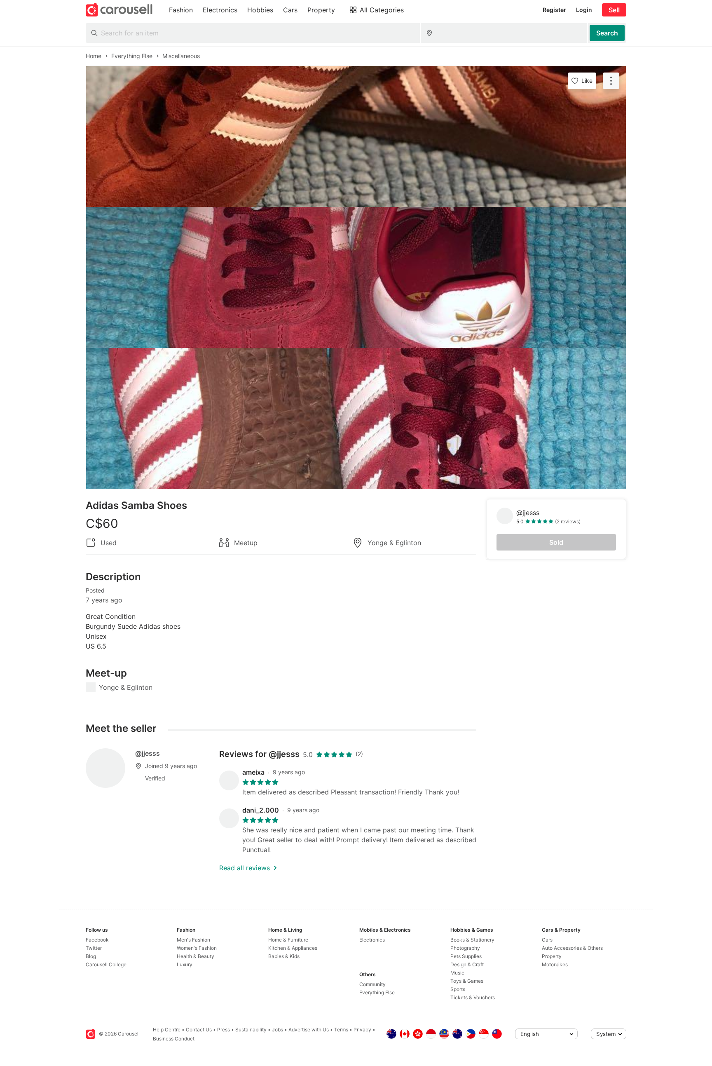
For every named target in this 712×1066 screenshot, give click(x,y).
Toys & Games (466, 981)
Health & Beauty (195, 956)
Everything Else (377, 992)
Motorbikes (555, 964)
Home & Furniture (288, 940)
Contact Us (199, 1029)
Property (552, 956)
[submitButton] (607, 33)
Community (372, 984)
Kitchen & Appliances (292, 948)
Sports (457, 989)
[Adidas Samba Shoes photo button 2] (356, 277)
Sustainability (251, 1029)
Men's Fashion (193, 940)
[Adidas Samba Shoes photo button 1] (356, 136)
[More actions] (611, 81)
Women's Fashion (197, 948)
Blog (91, 956)
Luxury (184, 964)
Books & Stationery (472, 940)
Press (223, 1029)
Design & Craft (467, 964)
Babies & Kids (284, 956)
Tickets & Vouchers (472, 997)
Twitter (94, 948)
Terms (341, 1029)
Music (457, 973)
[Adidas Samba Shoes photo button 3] (356, 418)
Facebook (97, 940)
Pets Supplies (466, 956)
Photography (465, 948)
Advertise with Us (308, 1029)
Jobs (277, 1029)
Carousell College (106, 964)
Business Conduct (173, 1039)
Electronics (372, 940)
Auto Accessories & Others (572, 948)
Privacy (362, 1029)
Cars (547, 940)
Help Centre (166, 1029)
